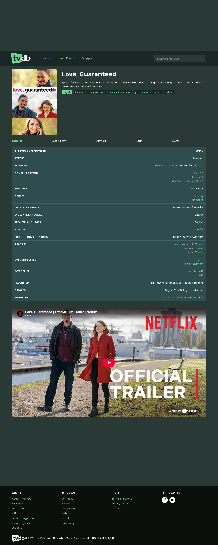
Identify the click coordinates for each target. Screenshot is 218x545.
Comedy (198, 196)
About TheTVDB (22, 498)
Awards (66, 503)
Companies (68, 508)
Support (88, 58)
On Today (67, 498)
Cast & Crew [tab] (59, 141)
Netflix (199, 229)
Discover (45, 58)
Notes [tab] (176, 141)
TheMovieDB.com (192, 263)
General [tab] (17, 141)
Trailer (199, 244)
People (66, 518)
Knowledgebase (21, 523)
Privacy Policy (120, 503)
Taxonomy (68, 523)
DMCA (115, 508)
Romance (197, 199)
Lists (64, 513)
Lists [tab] (139, 141)
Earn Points (67, 58)
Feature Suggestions (24, 518)
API (14, 513)
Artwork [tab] (101, 141)
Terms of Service (122, 498)
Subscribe (18, 508)
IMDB (200, 260)
